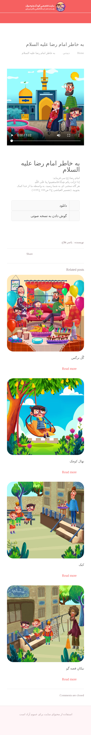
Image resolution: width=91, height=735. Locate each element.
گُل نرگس (77, 357)
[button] (45, 205)
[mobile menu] (7, 6)
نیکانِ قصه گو (75, 668)
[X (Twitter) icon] (50, 720)
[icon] (41, 720)
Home (80, 53)
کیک (81, 564)
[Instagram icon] (45, 720)
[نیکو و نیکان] (45, 6)
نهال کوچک (77, 461)
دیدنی (66, 53)
